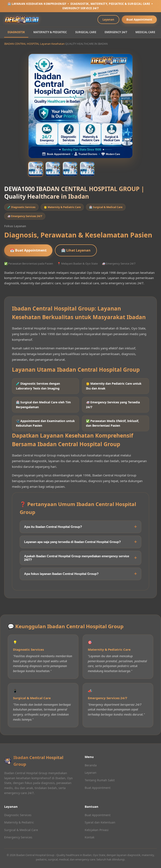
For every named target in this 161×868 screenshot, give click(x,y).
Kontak (89, 837)
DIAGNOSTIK (16, 32)
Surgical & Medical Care (21, 830)
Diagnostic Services (17, 815)
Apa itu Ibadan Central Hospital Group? (53, 526)
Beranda (91, 765)
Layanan (108, 19)
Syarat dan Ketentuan (100, 822)
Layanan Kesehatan (52, 44)
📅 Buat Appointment (28, 250)
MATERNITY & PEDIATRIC (50, 32)
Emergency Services (18, 837)
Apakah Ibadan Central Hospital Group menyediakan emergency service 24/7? (76, 557)
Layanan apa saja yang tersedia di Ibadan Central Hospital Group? (72, 542)
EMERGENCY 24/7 (116, 32)
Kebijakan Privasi (97, 830)
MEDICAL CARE (145, 32)
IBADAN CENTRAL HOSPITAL (21, 44)
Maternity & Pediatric (19, 822)
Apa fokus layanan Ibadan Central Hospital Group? (61, 574)
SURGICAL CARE (85, 32)
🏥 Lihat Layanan (76, 250)
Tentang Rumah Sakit (100, 780)
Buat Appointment (139, 19)
